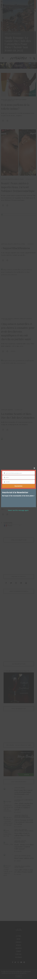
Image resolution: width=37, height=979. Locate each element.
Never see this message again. (18, 510)
